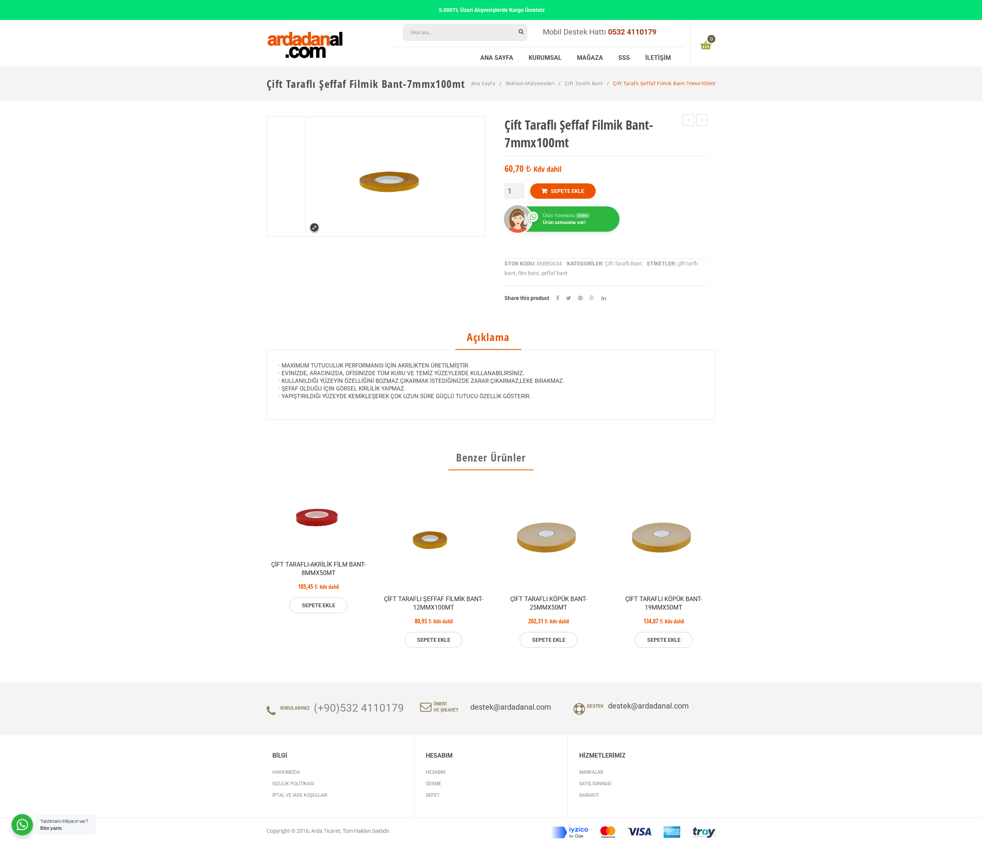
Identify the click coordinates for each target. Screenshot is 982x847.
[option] (318, 548)
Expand (314, 227)
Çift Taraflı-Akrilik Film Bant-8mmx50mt (318, 569)
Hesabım (435, 772)
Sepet (433, 795)
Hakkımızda (286, 772)
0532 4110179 (632, 31)
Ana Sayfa (483, 83)
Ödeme (433, 783)
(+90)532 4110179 (359, 708)
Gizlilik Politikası (293, 783)
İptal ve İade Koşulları (299, 795)
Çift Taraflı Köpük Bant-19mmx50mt (663, 603)
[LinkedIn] (603, 298)
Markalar (591, 772)
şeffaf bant (554, 273)
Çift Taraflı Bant (584, 83)
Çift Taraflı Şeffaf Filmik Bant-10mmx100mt (688, 121)
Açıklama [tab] (488, 337)
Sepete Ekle (567, 191)
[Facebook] (557, 298)
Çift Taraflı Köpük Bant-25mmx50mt (548, 603)
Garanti (588, 795)
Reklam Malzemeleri (530, 83)
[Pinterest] (580, 298)
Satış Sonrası (595, 783)
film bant (528, 273)
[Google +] (592, 298)
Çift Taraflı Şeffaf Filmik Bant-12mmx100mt (702, 121)
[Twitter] (568, 298)
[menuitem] (497, 56)
